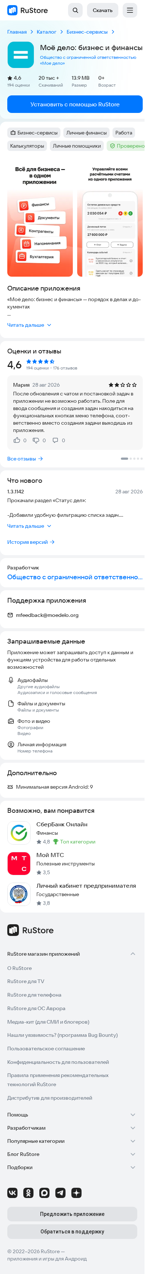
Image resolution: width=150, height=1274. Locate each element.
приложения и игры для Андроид (47, 1258)
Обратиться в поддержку (72, 1232)
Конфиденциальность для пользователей (58, 1062)
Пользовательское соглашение (46, 1048)
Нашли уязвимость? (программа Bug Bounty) (62, 1035)
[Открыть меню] (130, 10)
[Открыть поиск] (75, 10)
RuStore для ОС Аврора (36, 1008)
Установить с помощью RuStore (75, 104)
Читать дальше (25, 325)
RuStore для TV (25, 981)
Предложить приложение (72, 1214)
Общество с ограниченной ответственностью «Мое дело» (88, 60)
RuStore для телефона (34, 994)
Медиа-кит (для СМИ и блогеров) (48, 1022)
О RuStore (19, 968)
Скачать (102, 10)
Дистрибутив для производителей (49, 1098)
